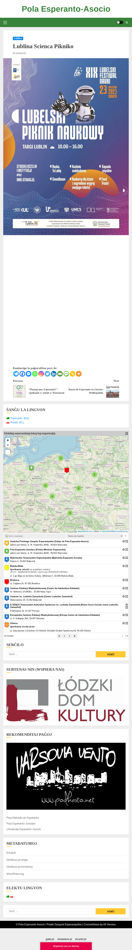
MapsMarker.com (85, 531)
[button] (5, 22)
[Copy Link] (72, 374)
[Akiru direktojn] (124, 541)
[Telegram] (16, 374)
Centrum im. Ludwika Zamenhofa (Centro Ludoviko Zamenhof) (41, 596)
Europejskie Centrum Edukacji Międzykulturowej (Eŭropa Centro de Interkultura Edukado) (55, 615)
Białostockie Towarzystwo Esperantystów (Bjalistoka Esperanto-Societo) (46, 558)
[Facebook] (22, 374)
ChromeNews (91, 924)
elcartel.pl (80, 939)
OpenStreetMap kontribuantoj (115, 531)
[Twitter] (47, 374)
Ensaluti (11, 852)
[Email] (60, 374)
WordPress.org (15, 873)
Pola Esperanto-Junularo (21, 823)
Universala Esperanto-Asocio (23, 829)
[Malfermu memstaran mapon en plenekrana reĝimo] (127, 433)
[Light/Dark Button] (120, 22)
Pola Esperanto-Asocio (66, 8)
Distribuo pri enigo (17, 859)
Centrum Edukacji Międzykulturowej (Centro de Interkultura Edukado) (44, 588)
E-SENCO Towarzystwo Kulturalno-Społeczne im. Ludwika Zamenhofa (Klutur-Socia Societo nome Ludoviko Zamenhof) (64, 606)
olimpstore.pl (64, 939)
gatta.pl (50, 939)
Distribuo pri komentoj (19, 866)
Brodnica (14, 580)
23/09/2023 (20, 53)
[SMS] (66, 374)
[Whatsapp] (35, 374)
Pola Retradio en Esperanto (22, 817)
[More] (79, 374)
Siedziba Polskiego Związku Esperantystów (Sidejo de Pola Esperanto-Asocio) (49, 541)
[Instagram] (41, 374)
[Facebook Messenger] (28, 374)
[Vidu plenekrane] (7, 452)
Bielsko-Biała (16, 566)
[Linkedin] (54, 374)
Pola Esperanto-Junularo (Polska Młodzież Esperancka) (38, 549)
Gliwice (14, 623)
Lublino (18, 38)
